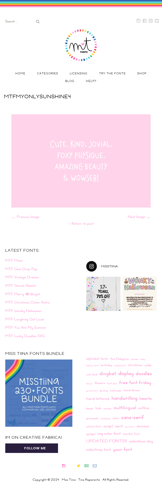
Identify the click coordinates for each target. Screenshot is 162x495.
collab (147, 365)
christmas (135, 365)
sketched (142, 426)
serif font (129, 426)
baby (143, 359)
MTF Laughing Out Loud (24, 319)
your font (122, 449)
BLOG (69, 81)
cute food (91, 374)
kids (98, 408)
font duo (112, 383)
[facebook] (70, 466)
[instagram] (65, 466)
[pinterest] (74, 466)
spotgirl (91, 434)
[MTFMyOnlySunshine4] (81, 206)
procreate (92, 418)
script (108, 426)
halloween (116, 390)
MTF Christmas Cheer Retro (27, 302)
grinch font (92, 390)
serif (119, 426)
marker (108, 408)
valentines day (141, 441)
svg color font (109, 433)
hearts (146, 398)
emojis (89, 383)
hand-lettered (97, 399)
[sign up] (88, 466)
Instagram (138, 21)
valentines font (98, 449)
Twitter (157, 21)
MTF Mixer (14, 260)
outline (143, 408)
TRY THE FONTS (112, 73)
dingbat (108, 373)
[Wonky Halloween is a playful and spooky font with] (140, 294)
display (126, 373)
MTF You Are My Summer (25, 327)
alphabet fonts (97, 358)
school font (93, 426)
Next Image (139, 216)
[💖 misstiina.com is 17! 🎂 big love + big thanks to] (103, 294)
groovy (104, 390)
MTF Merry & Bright (22, 294)
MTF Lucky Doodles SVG (25, 336)
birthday (106, 365)
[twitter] (80, 466)
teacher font (131, 433)
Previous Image (25, 216)
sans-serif (132, 417)
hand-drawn (132, 390)
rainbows (106, 418)
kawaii (89, 408)
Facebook (144, 21)
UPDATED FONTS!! (106, 441)
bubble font (120, 365)
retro (116, 418)
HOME (20, 73)
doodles (144, 373)
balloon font (92, 365)
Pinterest (150, 21)
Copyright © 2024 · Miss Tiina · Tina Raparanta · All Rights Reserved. (81, 479)
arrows (134, 359)
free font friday (135, 382)
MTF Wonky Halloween (23, 310)
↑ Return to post (81, 223)
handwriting (125, 398)
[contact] (96, 466)
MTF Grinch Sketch (20, 285)
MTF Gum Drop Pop (21, 269)
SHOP (142, 73)
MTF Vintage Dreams (22, 277)
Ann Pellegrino (119, 359)
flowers (100, 383)
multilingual (125, 407)
